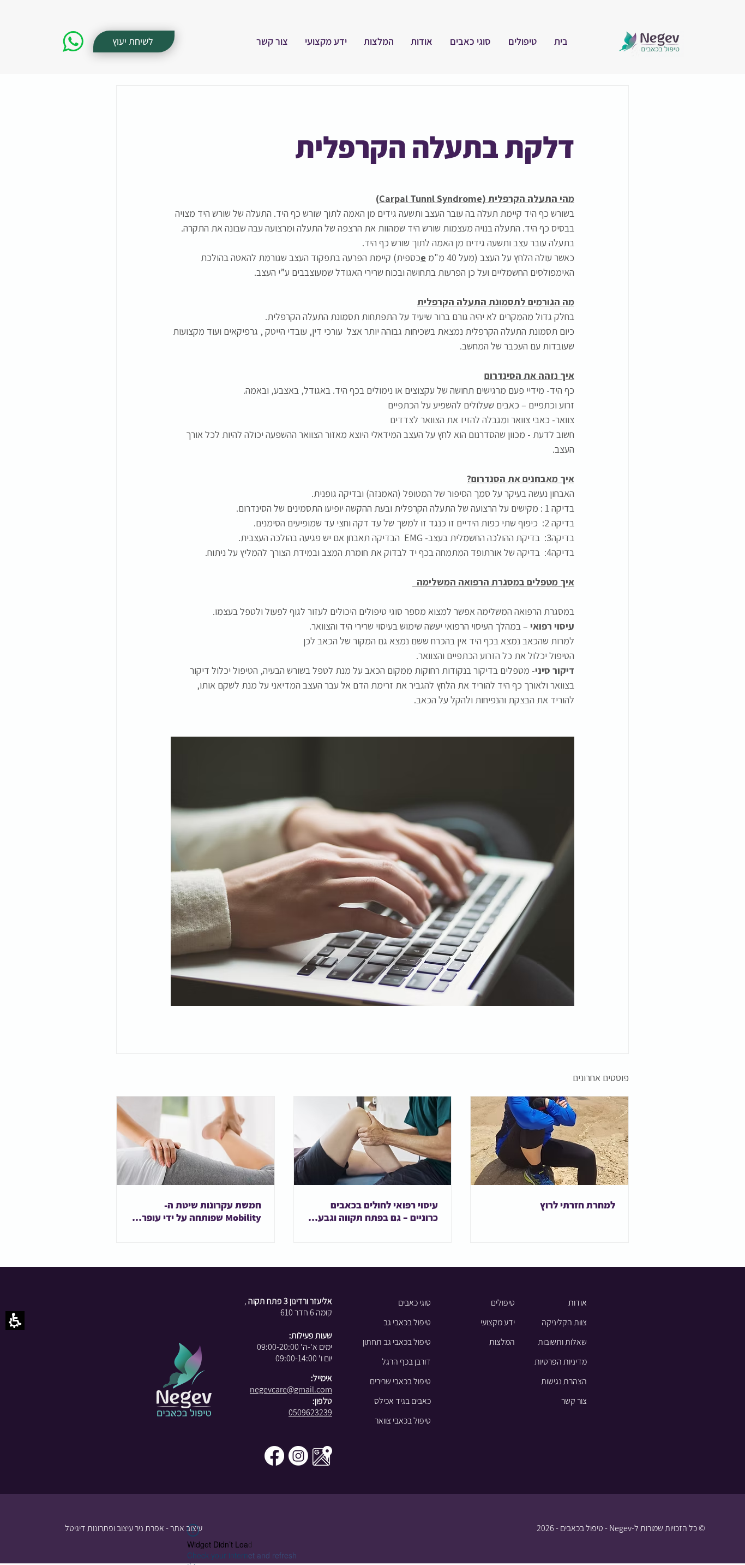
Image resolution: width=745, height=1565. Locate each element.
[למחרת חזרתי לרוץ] (549, 1140)
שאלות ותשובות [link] (562, 1342)
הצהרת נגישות (564, 1381)
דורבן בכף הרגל (406, 1361)
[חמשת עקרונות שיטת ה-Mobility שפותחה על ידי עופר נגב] (195, 1140)
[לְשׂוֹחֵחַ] (73, 41)
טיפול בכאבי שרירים (400, 1381)
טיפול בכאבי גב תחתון (397, 1342)
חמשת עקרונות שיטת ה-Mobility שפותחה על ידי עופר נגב (201, 1211)
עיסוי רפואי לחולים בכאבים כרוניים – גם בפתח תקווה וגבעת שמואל (374, 1211)
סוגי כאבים (414, 1302)
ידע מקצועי (497, 1322)
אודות (577, 1302)
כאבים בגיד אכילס (402, 1401)
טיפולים (503, 1302)
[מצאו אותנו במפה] (322, 1456)
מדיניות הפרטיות (560, 1361)
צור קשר (574, 1401)
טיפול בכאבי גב (407, 1322)
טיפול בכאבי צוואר (403, 1420)
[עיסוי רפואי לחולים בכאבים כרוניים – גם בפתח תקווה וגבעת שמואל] (373, 1140)
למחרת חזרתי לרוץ (577, 1205)
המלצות (502, 1342)
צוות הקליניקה (564, 1322)
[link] (560, 41)
